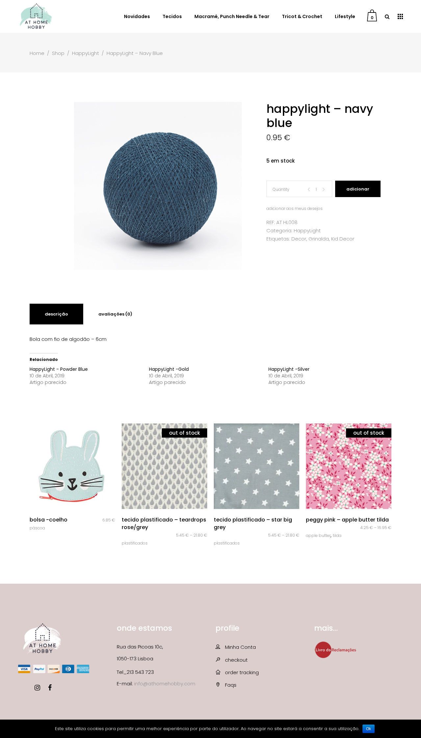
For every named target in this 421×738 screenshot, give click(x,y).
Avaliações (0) (115, 314)
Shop (58, 53)
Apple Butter (318, 535)
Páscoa (37, 528)
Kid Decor (342, 238)
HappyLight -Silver (289, 369)
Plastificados (135, 543)
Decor (298, 238)
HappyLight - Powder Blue (59, 369)
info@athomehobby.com (164, 683)
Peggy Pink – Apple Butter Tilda (347, 519)
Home (37, 53)
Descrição (56, 314)
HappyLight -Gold (169, 369)
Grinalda (319, 238)
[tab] (56, 314)
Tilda (337, 535)
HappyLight (85, 53)
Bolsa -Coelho (48, 519)
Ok (368, 728)
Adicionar (357, 189)
